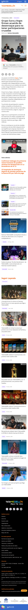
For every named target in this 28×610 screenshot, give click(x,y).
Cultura (3, 335)
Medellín (12, 185)
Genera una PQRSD (6, 541)
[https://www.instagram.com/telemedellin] (17, 509)
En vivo (24, 590)
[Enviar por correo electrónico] (13, 74)
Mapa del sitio (5, 532)
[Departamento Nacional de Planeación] (14, 600)
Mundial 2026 (12, 209)
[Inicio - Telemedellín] (8, 5)
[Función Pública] (6, 600)
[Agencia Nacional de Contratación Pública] (23, 600)
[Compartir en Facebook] (2, 74)
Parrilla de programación (7, 539)
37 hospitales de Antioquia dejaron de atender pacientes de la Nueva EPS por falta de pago (13, 171)
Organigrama (4, 523)
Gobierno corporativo (6, 528)
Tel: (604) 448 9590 (6, 567)
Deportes (13, 193)
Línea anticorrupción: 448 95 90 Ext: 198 (11, 557)
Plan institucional (5, 525)
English (20, 1)
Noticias (6, 9)
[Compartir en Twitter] (6, 74)
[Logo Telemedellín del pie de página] (14, 502)
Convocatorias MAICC (6, 552)
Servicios (3, 518)
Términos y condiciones (7, 543)
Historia (3, 516)
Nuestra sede (4, 521)
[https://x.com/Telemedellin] (10, 509)
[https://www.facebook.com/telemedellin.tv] (7, 509)
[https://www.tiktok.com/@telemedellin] (14, 509)
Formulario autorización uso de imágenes (11, 548)
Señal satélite (4, 550)
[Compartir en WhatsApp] (9, 74)
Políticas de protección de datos (9, 545)
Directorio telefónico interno (8, 530)
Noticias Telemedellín (13, 33)
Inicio (2, 9)
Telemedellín (12, 9)
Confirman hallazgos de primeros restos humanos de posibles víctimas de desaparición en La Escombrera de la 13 (13, 163)
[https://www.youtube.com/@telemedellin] (21, 509)
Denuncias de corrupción (7, 555)
